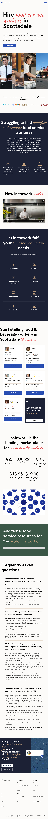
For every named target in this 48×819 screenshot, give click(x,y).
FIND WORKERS (9, 45)
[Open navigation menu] (45, 3)
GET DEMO (7, 769)
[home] (5, 3)
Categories (19, 793)
